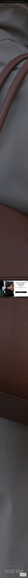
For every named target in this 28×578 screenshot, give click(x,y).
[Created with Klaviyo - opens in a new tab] (14, 296)
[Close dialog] (27, 281)
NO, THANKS (21, 294)
